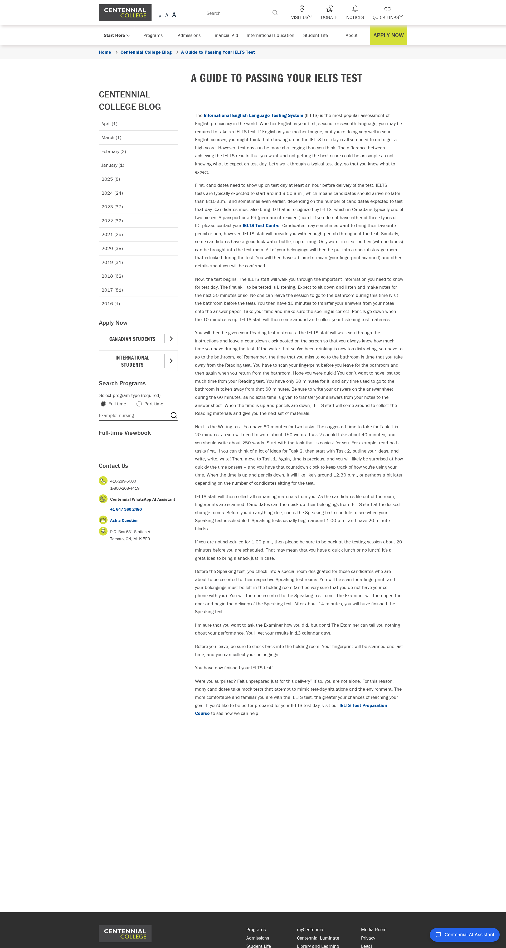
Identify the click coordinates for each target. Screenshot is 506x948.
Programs (256, 929)
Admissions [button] (190, 35)
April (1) (109, 124)
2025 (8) (110, 179)
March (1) (111, 137)
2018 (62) (112, 276)
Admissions (257, 938)
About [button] (352, 35)
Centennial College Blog (130, 100)
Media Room (374, 929)
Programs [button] (153, 35)
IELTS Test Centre (261, 225)
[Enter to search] (282, 12)
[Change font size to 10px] (166, 15)
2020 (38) (112, 248)
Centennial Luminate (318, 938)
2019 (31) (112, 262)
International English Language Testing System (253, 115)
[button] (308, 12)
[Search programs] (174, 415)
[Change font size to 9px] (160, 15)
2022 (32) (112, 221)
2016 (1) (110, 304)
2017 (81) (112, 290)
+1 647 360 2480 (126, 509)
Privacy (368, 938)
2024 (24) (112, 193)
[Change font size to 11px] (173, 15)
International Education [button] (271, 35)
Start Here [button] (114, 35)
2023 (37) (112, 207)
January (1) (112, 165)
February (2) (113, 151)
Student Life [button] (316, 35)
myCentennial (310, 929)
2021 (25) (112, 234)
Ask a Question (124, 520)
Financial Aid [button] (227, 35)
